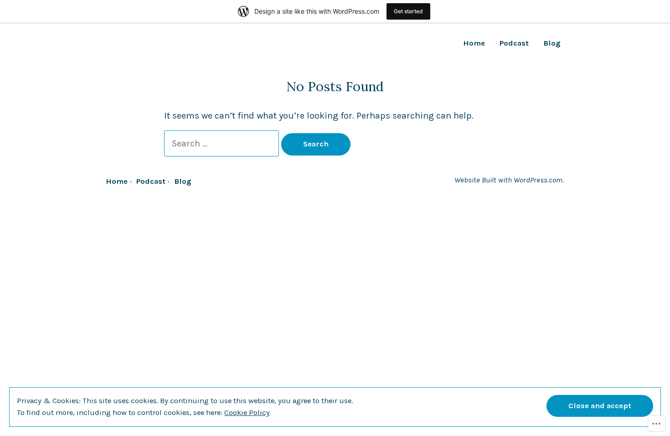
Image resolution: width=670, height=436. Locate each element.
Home (474, 44)
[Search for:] (222, 143)
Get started (408, 11)
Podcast (514, 44)
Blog (552, 44)
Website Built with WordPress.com (508, 180)
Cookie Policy (247, 412)
